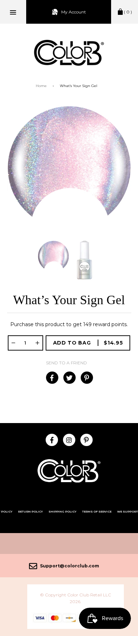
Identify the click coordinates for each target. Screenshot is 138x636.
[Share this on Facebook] (52, 377)
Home (41, 85)
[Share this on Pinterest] (86, 377)
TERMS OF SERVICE (96, 511)
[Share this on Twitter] (69, 377)
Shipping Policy (62, 511)
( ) (128, 12)
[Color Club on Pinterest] (86, 440)
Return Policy (30, 511)
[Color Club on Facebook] (52, 440)
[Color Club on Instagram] (69, 440)
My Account (73, 12)
